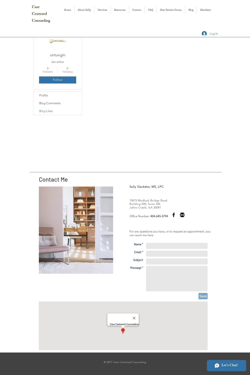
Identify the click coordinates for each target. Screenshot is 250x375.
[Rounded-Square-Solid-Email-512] (182, 215)
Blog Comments (49, 103)
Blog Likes (46, 111)
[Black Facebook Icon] (174, 215)
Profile (43, 95)
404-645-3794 (159, 216)
